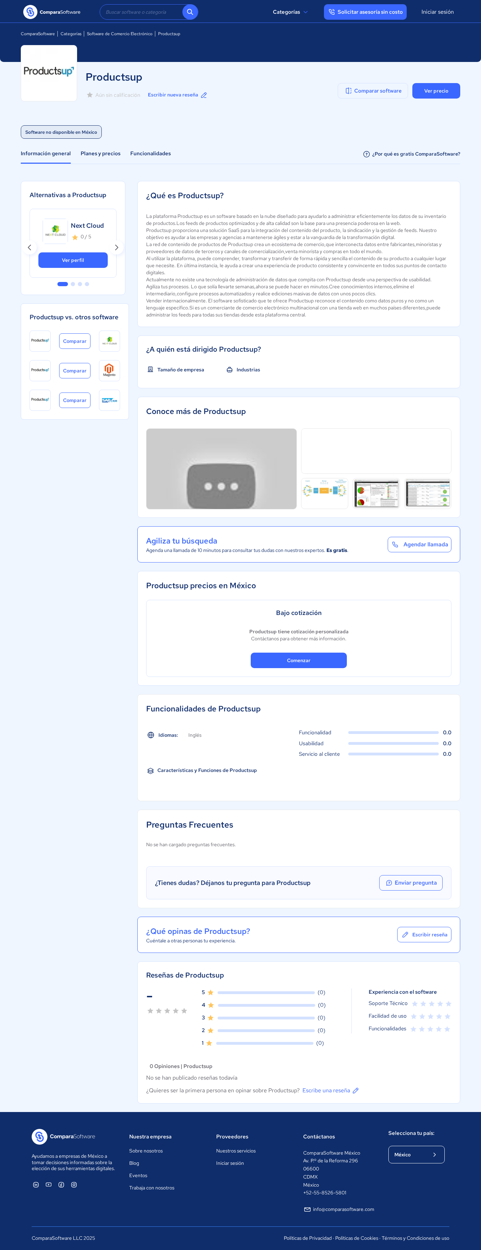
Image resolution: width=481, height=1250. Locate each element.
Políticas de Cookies (356, 1238)
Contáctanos (319, 1136)
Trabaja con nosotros (151, 1188)
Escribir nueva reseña (173, 95)
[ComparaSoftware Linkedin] (36, 1184)
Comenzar (299, 660)
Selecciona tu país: (411, 1133)
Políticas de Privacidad (308, 1238)
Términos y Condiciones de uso (415, 1238)
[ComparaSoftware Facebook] (61, 1184)
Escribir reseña (430, 934)
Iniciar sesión (437, 11)
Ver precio (436, 91)
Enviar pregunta (416, 882)
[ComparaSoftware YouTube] (48, 1184)
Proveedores (232, 1136)
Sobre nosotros (146, 1151)
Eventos (138, 1175)
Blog (134, 1163)
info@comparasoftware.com (343, 1209)
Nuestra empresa (150, 1136)
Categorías (286, 11)
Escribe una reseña (326, 1090)
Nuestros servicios (236, 1151)
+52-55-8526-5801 (324, 1192)
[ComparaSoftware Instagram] (74, 1184)
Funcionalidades (150, 153)
